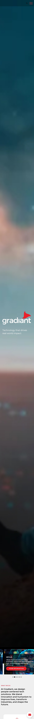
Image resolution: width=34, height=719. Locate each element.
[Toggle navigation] (31, 3)
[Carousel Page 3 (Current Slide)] (16, 677)
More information (17, 667)
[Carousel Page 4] (17, 677)
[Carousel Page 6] (21, 677)
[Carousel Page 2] (14, 677)
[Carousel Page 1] (13, 677)
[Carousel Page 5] (19, 677)
